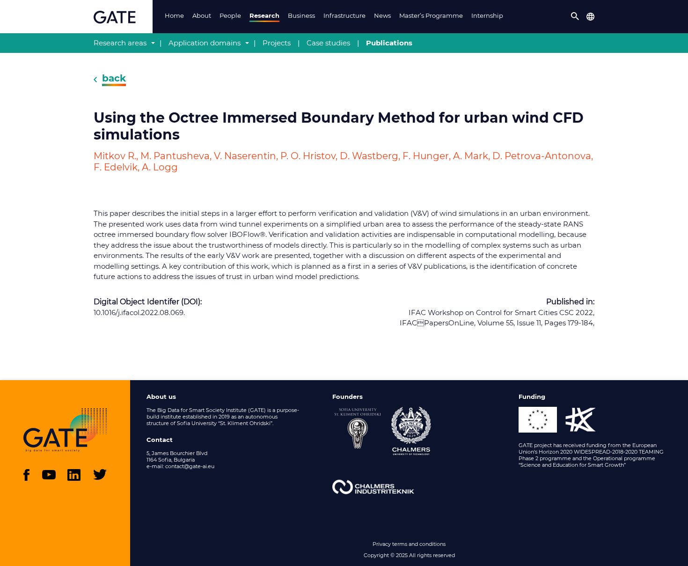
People (230, 15)
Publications (389, 42)
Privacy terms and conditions (409, 544)
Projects (277, 42)
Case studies (328, 42)
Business (301, 15)
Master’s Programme (431, 15)
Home (174, 15)
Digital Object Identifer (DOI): (148, 301)
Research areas (120, 42)
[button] (575, 16)
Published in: (570, 301)
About (201, 15)
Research (264, 15)
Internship (487, 15)
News (382, 15)
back (114, 78)
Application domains (204, 42)
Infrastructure (344, 15)
